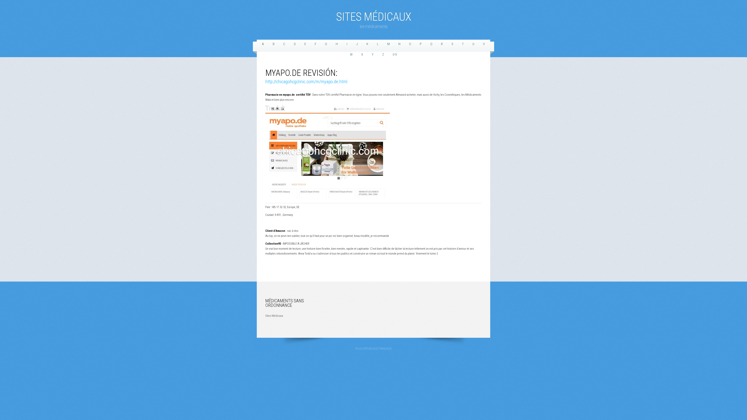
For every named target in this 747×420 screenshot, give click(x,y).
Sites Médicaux (373, 14)
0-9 (395, 54)
